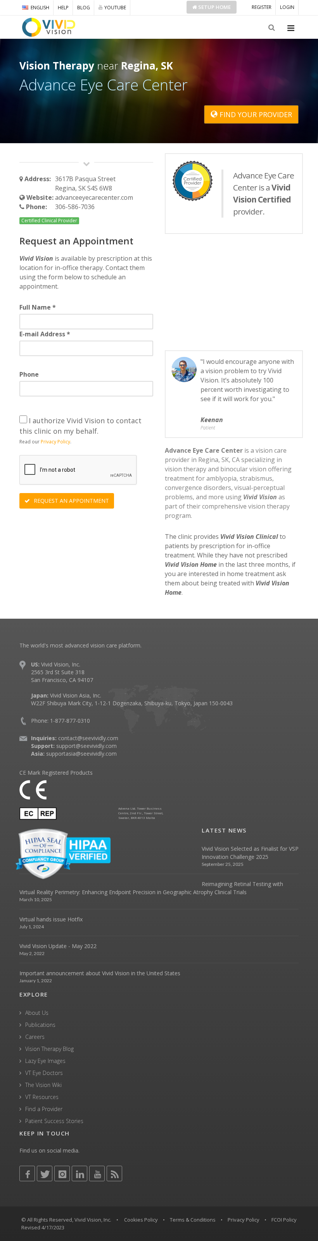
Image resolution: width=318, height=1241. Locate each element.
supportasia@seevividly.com (81, 753)
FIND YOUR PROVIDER (255, 114)
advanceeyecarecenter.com (94, 197)
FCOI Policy (284, 1219)
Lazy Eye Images (45, 1060)
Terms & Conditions (193, 1219)
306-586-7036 (75, 207)
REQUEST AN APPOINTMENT (70, 500)
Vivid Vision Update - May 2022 (58, 946)
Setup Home (214, 6)
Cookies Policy (141, 1219)
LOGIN (287, 7)
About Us (36, 1012)
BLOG (83, 7)
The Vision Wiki (43, 1085)
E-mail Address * (44, 334)
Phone (29, 374)
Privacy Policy (55, 441)
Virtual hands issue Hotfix (51, 919)
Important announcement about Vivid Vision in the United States (99, 973)
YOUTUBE (115, 7)
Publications (40, 1024)
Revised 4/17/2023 (42, 1227)
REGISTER (261, 7)
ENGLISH (40, 7)
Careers (35, 1036)
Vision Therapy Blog (49, 1048)
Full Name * (37, 307)
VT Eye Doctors (44, 1073)
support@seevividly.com (86, 745)
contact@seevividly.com (88, 738)
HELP (63, 7)
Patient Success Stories (54, 1121)
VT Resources (42, 1097)
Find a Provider (43, 1109)
